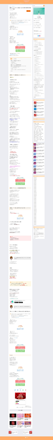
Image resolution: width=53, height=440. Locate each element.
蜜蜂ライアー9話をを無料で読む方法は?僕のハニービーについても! (39, 234)
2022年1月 (35, 191)
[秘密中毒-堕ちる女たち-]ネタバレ (37, 71)
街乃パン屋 (27, 407)
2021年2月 (35, 206)
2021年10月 (35, 195)
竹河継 (40, 136)
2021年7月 (35, 199)
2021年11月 (35, 194)
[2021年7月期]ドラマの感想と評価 (37, 44)
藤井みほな (35, 137)
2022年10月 (35, 179)
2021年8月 (35, 198)
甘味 (40, 135)
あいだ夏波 (38, 123)
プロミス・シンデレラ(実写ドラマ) (38, 43)
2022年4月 (35, 187)
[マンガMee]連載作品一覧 (37, 82)
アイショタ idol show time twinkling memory (38, 126)
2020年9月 (35, 213)
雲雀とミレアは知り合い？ (14, 63)
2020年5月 (35, 218)
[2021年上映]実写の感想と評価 (37, 49)
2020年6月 (35, 217)
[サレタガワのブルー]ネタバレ (37, 62)
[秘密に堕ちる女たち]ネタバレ (37, 70)
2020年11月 (35, 210)
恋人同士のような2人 (14, 61)
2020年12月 (35, 209)
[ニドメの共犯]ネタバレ (36, 63)
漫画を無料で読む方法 (12, 54)
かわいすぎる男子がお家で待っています (37, 124)
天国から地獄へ (13, 62)
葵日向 (42, 136)
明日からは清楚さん (40, 134)
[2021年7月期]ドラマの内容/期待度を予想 (38, 45)
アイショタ (37, 125)
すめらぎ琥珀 (42, 124)
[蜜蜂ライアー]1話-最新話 (20, 44)
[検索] (44, 5)
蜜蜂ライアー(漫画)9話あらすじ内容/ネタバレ (16, 60)
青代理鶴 (30, 407)
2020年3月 (35, 221)
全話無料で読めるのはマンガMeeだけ (20, 45)
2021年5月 (35, 202)
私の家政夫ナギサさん (36, 94)
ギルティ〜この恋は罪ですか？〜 (37, 92)
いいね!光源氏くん (36, 91)
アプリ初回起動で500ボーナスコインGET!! (14, 298)
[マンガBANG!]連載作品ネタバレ (37, 56)
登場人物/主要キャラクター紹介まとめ (38, 87)
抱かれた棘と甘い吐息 (36, 134)
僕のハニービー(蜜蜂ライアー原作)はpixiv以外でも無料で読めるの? (18, 69)
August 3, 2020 (17, 317)
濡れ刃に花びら (38, 135)
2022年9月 (35, 180)
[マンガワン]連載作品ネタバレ (37, 73)
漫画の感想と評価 (36, 50)
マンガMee (20, 407)
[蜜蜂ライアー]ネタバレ (36, 72)
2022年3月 (35, 188)
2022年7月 (35, 183)
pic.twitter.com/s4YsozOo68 (21, 316)
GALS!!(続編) (35, 123)
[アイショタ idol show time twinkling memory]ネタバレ (39, 76)
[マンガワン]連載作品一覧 (37, 83)
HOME (27, 437)
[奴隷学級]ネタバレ (36, 65)
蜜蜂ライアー (23, 407)
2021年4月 (35, 203)
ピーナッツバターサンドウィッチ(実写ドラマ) (39, 93)
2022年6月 (35, 184)
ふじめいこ (35, 125)
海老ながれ (35, 135)
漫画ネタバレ (35, 55)
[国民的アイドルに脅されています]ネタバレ (38, 64)
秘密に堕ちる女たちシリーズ (36, 136)
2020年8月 (35, 214)
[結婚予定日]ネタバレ (36, 57)
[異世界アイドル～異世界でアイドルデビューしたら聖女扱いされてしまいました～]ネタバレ (39, 78)
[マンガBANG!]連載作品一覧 (37, 81)
